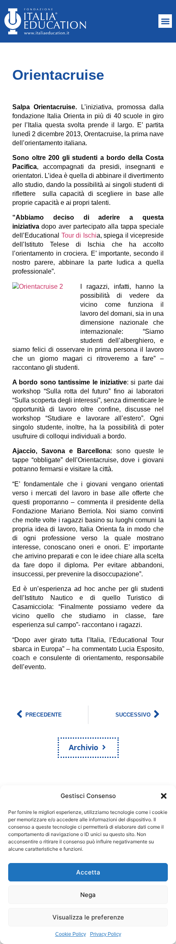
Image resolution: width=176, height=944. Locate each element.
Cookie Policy (70, 934)
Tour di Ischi (79, 235)
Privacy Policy (105, 934)
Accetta (88, 872)
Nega (88, 895)
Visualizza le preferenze (88, 917)
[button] (164, 796)
